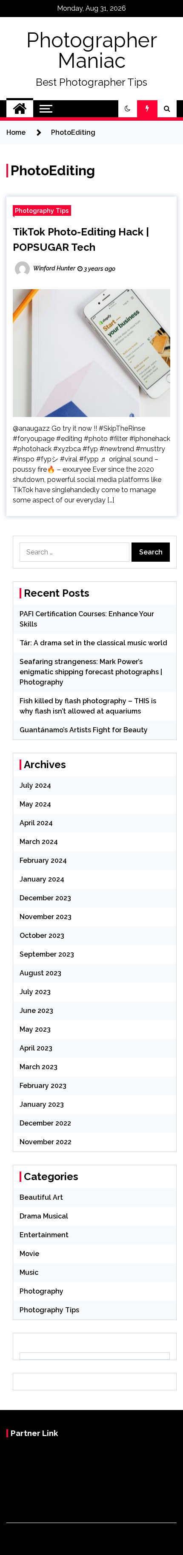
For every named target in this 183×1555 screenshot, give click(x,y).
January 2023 (42, 1104)
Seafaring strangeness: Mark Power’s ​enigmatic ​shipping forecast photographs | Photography (91, 672)
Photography (41, 1291)
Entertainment (44, 1235)
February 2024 (43, 860)
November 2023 (45, 917)
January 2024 (42, 879)
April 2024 (36, 823)
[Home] (19, 108)
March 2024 (39, 842)
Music (29, 1272)
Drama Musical (44, 1216)
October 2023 (42, 935)
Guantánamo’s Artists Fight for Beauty (84, 730)
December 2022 (45, 1123)
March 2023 (38, 1067)
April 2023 (36, 1048)
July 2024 (35, 785)
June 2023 (36, 1011)
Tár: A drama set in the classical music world (93, 643)
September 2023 (47, 954)
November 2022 (45, 1142)
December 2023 (45, 898)
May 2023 (35, 1029)
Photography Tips (42, 210)
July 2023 (35, 992)
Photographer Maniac (91, 50)
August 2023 (40, 973)
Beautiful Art (41, 1197)
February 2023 (43, 1086)
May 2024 (35, 804)
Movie (29, 1254)
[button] (127, 108)
